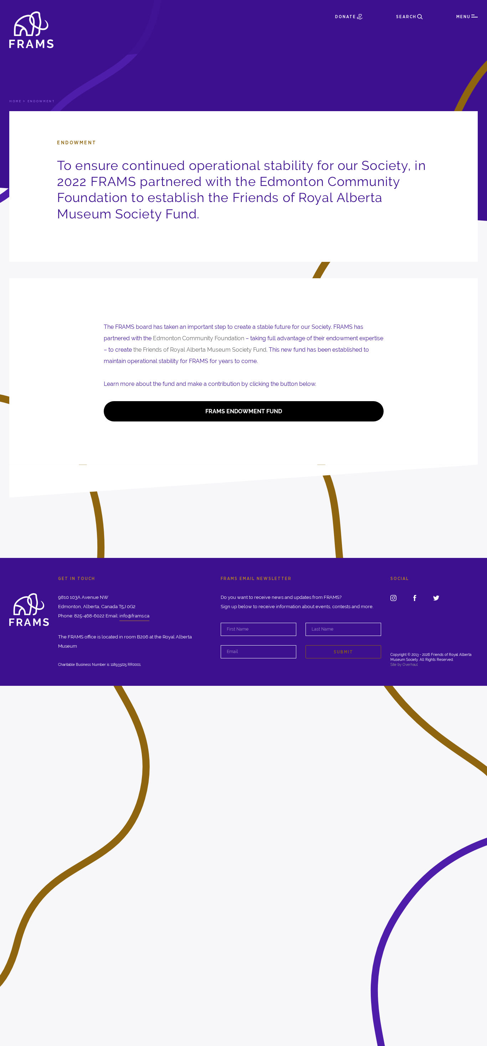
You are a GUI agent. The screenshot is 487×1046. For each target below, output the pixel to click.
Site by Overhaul (404, 665)
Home (15, 101)
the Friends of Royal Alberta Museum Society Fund (199, 349)
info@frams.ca (134, 615)
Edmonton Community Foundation (198, 338)
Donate (345, 16)
